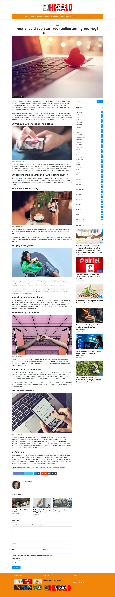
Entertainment (54, 16)
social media (49, 467)
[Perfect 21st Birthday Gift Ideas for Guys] (21, 503)
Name (13, 543)
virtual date (62, 467)
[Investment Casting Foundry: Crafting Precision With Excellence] (18, 587)
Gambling (79, 134)
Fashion (79, 177)
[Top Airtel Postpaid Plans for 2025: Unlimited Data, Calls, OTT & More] (27, 581)
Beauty (79, 174)
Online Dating (35, 467)
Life (47, 22)
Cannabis (79, 147)
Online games (42, 467)
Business (79, 112)
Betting (79, 179)
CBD (78, 169)
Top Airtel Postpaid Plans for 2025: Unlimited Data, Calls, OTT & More (89, 276)
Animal (79, 184)
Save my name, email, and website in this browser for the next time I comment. (32, 555)
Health (78, 117)
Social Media (80, 219)
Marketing (79, 139)
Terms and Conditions (78, 582)
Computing (80, 159)
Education (79, 144)
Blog (78, 119)
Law (78, 154)
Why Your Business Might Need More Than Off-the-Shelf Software (88, 353)
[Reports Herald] (57, 7)
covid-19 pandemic (19, 101)
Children (46, 16)
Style (78, 172)
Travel (78, 162)
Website (45, 549)
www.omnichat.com (17, 361)
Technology (68, 16)
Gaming (79, 182)
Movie (78, 187)
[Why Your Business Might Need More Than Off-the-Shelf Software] (27, 587)
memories (29, 467)
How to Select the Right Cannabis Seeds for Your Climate (89, 302)
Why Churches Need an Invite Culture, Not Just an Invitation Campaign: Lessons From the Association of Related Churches (89, 249)
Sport (61, 16)
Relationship (80, 157)
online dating (18, 178)
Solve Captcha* (16, 558)
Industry (79, 194)
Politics (79, 204)
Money (79, 197)
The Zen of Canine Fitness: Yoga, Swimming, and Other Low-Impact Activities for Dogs (42, 511)
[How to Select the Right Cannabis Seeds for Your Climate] (37, 581)
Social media (15, 437)
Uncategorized (81, 137)
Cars (78, 132)
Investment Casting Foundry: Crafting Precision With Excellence (88, 327)
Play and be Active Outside (61, 510)
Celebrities (32, 16)
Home (26, 16)
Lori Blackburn (49, 32)
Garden (79, 192)
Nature (79, 207)
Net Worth (39, 16)
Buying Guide (80, 189)
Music (78, 202)
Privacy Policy (76, 580)
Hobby (78, 217)
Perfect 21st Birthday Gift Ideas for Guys (21, 510)
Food (78, 164)
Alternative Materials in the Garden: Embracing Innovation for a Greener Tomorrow (88, 379)
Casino (79, 127)
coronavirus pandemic (21, 467)
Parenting (79, 199)
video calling (56, 467)
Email (13, 549)
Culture (79, 209)
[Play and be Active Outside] (62, 503)
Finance (79, 152)
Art (78, 214)
